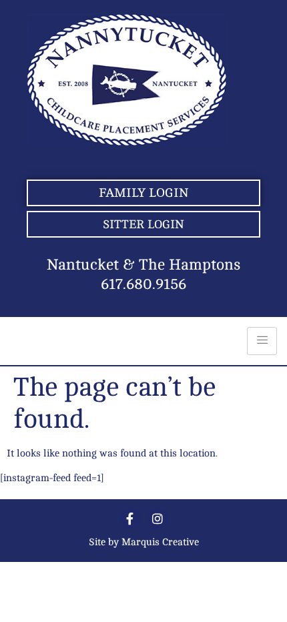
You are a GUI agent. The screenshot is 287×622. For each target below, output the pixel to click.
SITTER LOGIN (143, 224)
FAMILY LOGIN (143, 193)
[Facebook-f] (129, 518)
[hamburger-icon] (262, 341)
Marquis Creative (160, 542)
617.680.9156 (143, 284)
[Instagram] (157, 518)
